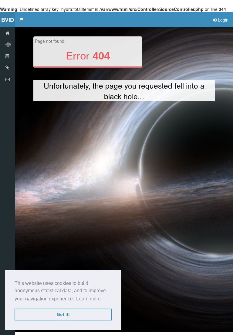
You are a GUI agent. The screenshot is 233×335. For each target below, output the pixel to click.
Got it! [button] (63, 314)
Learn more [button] (88, 298)
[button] (21, 19)
